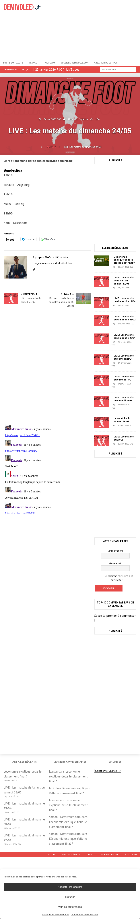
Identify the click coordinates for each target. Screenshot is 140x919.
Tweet (9, 239)
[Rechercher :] (118, 69)
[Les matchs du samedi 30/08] (101, 422)
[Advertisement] (95, 29)
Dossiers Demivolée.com (75, 62)
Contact (89, 854)
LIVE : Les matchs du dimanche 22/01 (124, 336)
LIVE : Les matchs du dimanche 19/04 (124, 300)
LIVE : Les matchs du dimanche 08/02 (124, 318)
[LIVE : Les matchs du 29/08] (101, 440)
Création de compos (106, 62)
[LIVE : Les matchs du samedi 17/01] (101, 380)
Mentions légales (70, 854)
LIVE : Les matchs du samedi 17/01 (124, 378)
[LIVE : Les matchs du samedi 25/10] (101, 401)
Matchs (84, 119)
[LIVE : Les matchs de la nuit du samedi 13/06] (101, 281)
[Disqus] (47, 370)
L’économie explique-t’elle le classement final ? (124, 259)
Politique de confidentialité (55, 914)
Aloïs (70, 119)
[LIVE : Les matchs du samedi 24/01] (101, 359)
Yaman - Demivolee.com (65, 817)
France (33, 62)
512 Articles (61, 257)
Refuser (70, 896)
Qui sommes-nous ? (109, 854)
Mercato (50, 62)
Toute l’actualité (13, 62)
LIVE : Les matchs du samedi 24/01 (124, 357)
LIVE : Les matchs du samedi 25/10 (124, 399)
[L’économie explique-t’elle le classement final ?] (101, 260)
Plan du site (131, 854)
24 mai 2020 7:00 (52, 119)
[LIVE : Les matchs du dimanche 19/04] (101, 302)
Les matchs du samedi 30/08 (122, 420)
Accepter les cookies (70, 886)
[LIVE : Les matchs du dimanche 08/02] (101, 320)
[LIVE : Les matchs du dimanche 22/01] (101, 338)
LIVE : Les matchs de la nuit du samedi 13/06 (124, 280)
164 (97, 119)
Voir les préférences (70, 906)
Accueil (52, 854)
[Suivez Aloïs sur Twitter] (34, 269)
